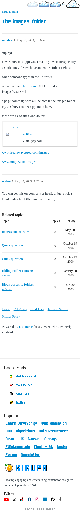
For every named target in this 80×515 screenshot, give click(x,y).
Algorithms (25, 431)
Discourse (26, 327)
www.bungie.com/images (19, 162)
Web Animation (54, 423)
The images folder (24, 22)
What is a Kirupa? (26, 376)
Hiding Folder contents (18, 271)
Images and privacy (15, 231)
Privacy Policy (11, 316)
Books (62, 447)
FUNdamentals (17, 447)
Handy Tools (22, 393)
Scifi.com (29, 134)
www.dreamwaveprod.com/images (25, 152)
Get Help (20, 402)
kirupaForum (10, 11)
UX (21, 439)
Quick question (12, 245)
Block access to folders (18, 284)
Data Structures (53, 431)
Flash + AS (43, 447)
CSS (8, 431)
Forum (11, 454)
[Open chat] (70, 505)
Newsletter (30, 454)
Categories (20, 309)
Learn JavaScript (21, 423)
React (10, 439)
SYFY (14, 127)
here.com (29, 86)
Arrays (50, 439)
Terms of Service (58, 309)
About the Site (24, 385)
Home (6, 309)
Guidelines (37, 309)
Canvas (34, 439)
